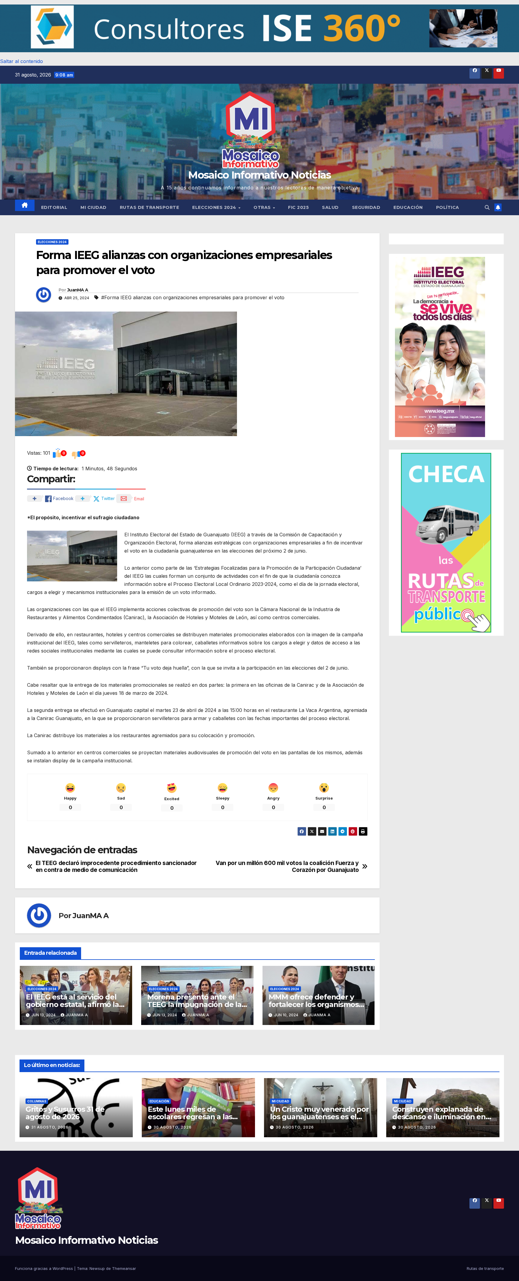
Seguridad (366, 207)
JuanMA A (77, 290)
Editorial (54, 207)
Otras (262, 207)
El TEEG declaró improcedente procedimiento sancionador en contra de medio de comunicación (116, 866)
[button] (259, 28)
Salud (330, 207)
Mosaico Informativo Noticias (259, 175)
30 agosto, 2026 (172, 1127)
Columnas (36, 1101)
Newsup (97, 1268)
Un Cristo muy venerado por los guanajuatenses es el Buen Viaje (319, 1117)
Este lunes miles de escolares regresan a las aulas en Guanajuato (190, 1117)
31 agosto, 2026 (49, 1127)
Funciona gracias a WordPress (44, 1268)
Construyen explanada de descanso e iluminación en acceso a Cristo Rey (439, 1117)
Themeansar (124, 1268)
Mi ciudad (93, 207)
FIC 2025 (298, 207)
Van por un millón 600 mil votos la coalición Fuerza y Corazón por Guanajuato (287, 866)
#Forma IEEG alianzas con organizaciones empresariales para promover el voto (192, 297)
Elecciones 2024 (215, 207)
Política (447, 207)
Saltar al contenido (21, 61)
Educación (408, 207)
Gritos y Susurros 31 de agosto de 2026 (65, 1113)
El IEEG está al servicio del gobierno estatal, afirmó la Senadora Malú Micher (72, 1004)
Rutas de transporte (149, 207)
